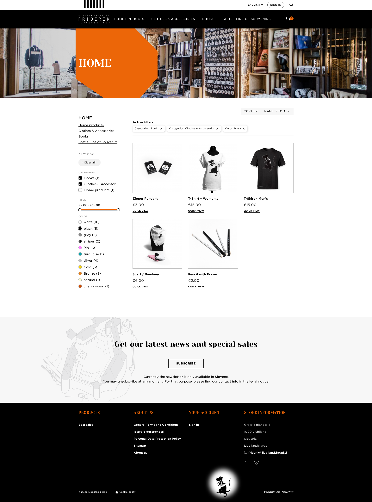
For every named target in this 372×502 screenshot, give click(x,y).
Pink (90, 248)
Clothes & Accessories (173, 19)
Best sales (85, 424)
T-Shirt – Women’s (203, 198)
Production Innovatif (279, 491)
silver (91, 260)
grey (90, 235)
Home (85, 117)
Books (208, 19)
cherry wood (96, 286)
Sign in (275, 4)
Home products (129, 19)
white (92, 222)
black (91, 228)
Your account (204, 413)
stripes (92, 241)
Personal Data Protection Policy (157, 438)
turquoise (94, 254)
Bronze (92, 273)
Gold (90, 267)
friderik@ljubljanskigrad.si (267, 452)
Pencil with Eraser (202, 274)
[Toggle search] (291, 4)
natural (92, 280)
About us (140, 452)
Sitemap (140, 445)
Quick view (140, 210)
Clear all (88, 162)
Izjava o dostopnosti (149, 431)
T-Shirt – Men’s (256, 198)
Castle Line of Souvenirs (246, 19)
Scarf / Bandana (146, 274)
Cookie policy (127, 491)
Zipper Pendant (145, 198)
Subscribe (186, 363)
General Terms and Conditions (156, 424)
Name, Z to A (275, 111)
